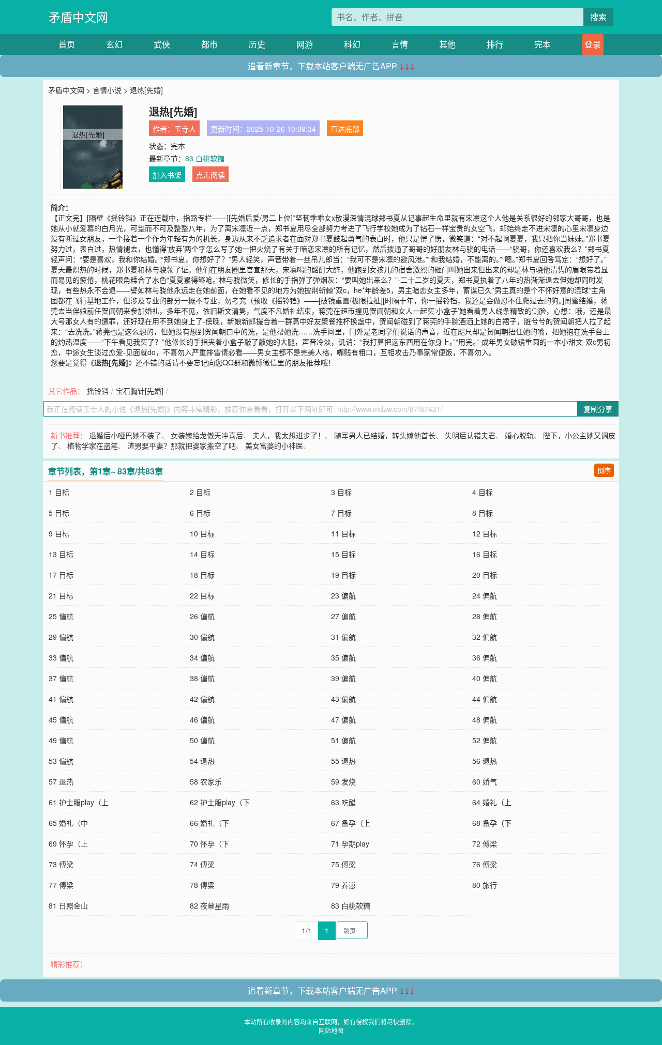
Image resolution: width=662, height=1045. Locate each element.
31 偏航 (343, 637)
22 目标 (202, 595)
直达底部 (344, 129)
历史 (257, 44)
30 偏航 (202, 637)
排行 (495, 44)
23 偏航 (343, 595)
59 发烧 (343, 781)
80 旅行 (484, 885)
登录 (592, 44)
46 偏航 (202, 719)
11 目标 (343, 533)
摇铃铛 (98, 391)
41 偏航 (61, 699)
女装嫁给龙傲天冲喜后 (207, 435)
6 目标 (200, 513)
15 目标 (343, 554)
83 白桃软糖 (204, 158)
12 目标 (484, 533)
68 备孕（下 (491, 823)
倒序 (604, 470)
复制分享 (597, 409)
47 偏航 (343, 719)
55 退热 (343, 761)
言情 (400, 44)
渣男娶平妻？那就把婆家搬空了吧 (181, 445)
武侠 (162, 44)
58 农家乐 (206, 781)
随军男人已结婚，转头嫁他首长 (384, 435)
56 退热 (484, 761)
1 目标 (59, 492)
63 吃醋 (343, 802)
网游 (304, 44)
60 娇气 (484, 781)
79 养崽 (343, 885)
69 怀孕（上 (68, 843)
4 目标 (482, 492)
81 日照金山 (68, 905)
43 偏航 (343, 699)
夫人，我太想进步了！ (288, 435)
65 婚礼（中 (68, 823)
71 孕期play (350, 843)
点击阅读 (210, 175)
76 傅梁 (484, 864)
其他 (447, 44)
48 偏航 (484, 719)
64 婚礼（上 (491, 802)
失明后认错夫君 (470, 435)
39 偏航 (343, 678)
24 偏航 (484, 595)
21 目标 (61, 595)
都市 (209, 44)
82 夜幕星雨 (209, 905)
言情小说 (107, 90)
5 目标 (59, 513)
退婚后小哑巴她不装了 (125, 435)
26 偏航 (202, 616)
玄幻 (114, 44)
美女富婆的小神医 (274, 445)
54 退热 (202, 761)
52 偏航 (484, 740)
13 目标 (61, 554)
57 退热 (61, 781)
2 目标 (200, 492)
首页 (66, 44)
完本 (542, 44)
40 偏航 (484, 678)
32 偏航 (484, 637)
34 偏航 (202, 657)
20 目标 (484, 575)
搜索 (598, 17)
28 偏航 (484, 616)
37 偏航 (61, 678)
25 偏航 (61, 616)
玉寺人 (185, 129)
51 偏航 (343, 740)
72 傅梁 (484, 843)
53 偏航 (61, 761)
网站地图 (331, 1030)
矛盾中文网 (78, 16)
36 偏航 (484, 657)
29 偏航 (61, 637)
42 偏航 (202, 699)
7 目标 (341, 513)
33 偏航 (61, 657)
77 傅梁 (61, 885)
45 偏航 (61, 719)
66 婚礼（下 (209, 823)
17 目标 (61, 575)
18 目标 (202, 575)
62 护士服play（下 (220, 802)
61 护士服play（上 (79, 802)
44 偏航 (484, 699)
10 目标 (202, 533)
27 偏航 (343, 616)
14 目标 (202, 554)
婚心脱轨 (519, 435)
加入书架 (167, 175)
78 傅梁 (202, 885)
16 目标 (484, 554)
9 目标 (59, 533)
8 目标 (482, 513)
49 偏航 (61, 740)
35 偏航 (343, 657)
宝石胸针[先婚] (139, 391)
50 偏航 (202, 740)
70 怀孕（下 (209, 843)
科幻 (352, 44)
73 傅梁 (61, 864)
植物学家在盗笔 (92, 445)
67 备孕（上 (350, 823)
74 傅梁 (202, 864)
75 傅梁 (343, 864)
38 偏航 (202, 678)
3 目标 (341, 492)
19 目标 (343, 575)
